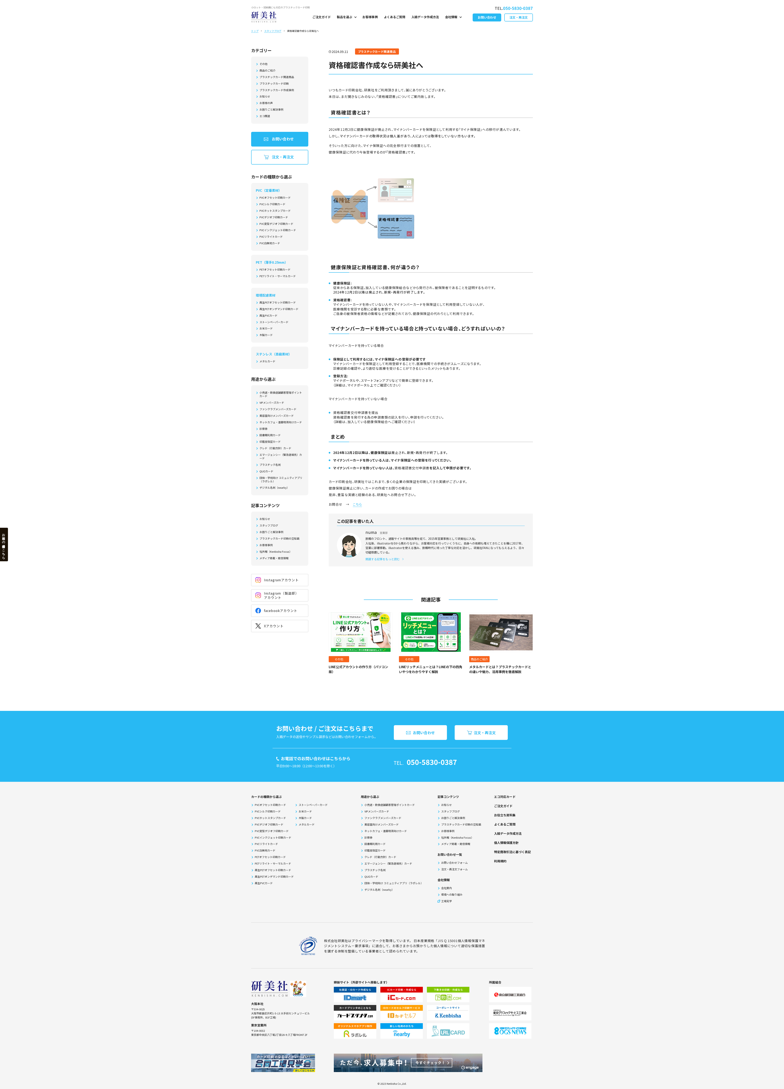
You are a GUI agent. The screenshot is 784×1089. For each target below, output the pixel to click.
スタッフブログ (272, 30)
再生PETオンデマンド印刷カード (278, 309)
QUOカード (266, 471)
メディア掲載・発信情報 (273, 558)
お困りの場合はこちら (4, 544)
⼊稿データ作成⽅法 (508, 833)
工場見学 (446, 901)
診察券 (263, 429)
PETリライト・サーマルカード (277, 276)
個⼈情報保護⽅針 (506, 842)
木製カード (266, 335)
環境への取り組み (451, 894)
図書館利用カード (270, 435)
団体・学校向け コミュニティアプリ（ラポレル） (280, 479)
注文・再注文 (518, 17)
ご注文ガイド (321, 17)
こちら (357, 504)
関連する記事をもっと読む (382, 559)
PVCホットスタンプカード (275, 211)
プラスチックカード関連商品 (276, 77)
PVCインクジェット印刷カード (277, 230)
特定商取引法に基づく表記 (512, 852)
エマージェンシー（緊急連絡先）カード (280, 456)
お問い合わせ (487, 17)
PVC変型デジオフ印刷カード (276, 224)
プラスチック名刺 (270, 465)
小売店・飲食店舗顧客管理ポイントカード (280, 394)
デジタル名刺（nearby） (274, 488)
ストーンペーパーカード (273, 322)
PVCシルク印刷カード (272, 204)
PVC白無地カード (269, 243)
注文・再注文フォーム (454, 869)
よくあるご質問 (394, 17)
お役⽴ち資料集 (505, 815)
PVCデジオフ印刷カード (273, 217)
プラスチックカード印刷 (274, 83)
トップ (254, 30)
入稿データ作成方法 (425, 17)
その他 (263, 64)
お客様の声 (266, 103)
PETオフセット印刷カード (275, 269)
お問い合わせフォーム (454, 863)
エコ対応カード (505, 796)
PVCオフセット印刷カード (275, 197)
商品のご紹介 (267, 70)
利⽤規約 (500, 861)
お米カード (266, 328)
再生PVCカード (268, 315)
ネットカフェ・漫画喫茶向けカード (280, 422)
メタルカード (267, 361)
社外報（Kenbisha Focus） (275, 551)
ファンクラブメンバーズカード (277, 409)
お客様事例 (370, 17)
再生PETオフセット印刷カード (277, 302)
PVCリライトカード (271, 237)
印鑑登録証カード (270, 442)
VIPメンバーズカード (271, 402)
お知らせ (264, 96)
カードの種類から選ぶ (266, 796)
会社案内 (446, 888)
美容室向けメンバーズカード (276, 416)
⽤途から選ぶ (370, 796)
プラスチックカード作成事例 (276, 90)
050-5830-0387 (432, 762)
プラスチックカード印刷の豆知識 (279, 538)
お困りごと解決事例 (271, 109)
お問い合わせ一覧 (450, 854)
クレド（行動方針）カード (275, 448)
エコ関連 (264, 116)
